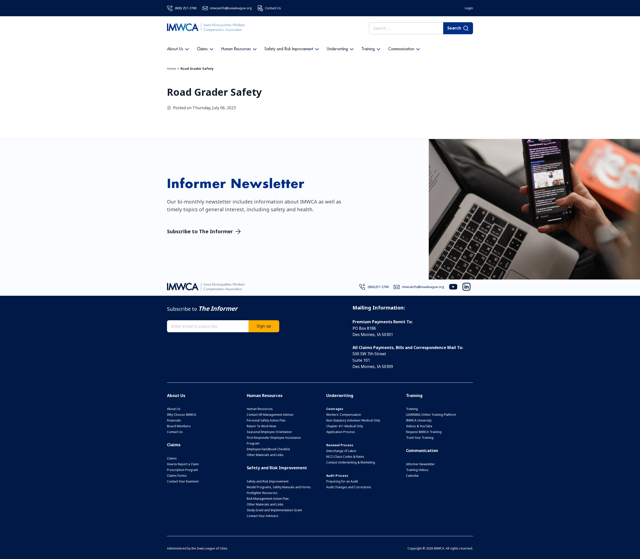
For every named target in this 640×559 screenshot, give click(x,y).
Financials (174, 420)
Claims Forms (177, 476)
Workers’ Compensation (343, 414)
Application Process (340, 432)
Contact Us (175, 432)
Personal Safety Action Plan (266, 420)
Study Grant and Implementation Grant (274, 510)
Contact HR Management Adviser (270, 414)
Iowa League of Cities (212, 548)
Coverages (334, 409)
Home (171, 68)
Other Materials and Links (265, 455)
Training (368, 49)
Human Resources (236, 49)
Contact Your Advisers (262, 516)
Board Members (179, 426)
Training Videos (417, 470)
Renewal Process (339, 445)
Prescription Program (182, 470)
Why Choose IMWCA (181, 414)
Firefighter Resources (262, 493)
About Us (175, 49)
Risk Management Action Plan (268, 498)
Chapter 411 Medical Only (344, 426)
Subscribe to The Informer (200, 231)
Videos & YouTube (419, 426)
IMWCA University (419, 420)
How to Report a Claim (183, 464)
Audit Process (337, 476)
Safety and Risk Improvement (288, 49)
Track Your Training (420, 438)
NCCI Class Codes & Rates (345, 456)
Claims (202, 49)
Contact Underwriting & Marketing (350, 462)
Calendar (412, 476)
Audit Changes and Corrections (348, 487)
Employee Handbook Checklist (268, 449)
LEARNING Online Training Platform (431, 414)
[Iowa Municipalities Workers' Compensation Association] (206, 28)
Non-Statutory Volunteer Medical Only (353, 420)
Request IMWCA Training (424, 432)
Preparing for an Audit (342, 481)
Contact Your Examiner (183, 481)
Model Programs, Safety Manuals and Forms (279, 487)
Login (469, 8)
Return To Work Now (261, 426)
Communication (401, 49)
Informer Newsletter (420, 464)
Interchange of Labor (341, 451)
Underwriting (337, 49)
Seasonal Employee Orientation (269, 432)
